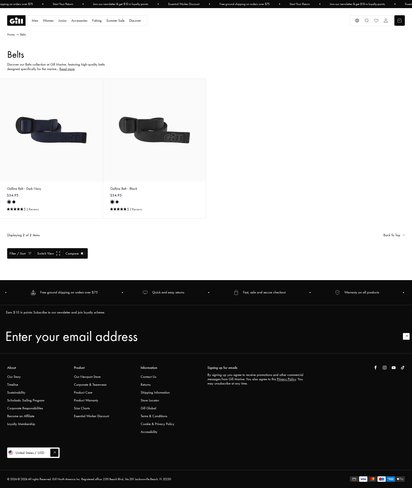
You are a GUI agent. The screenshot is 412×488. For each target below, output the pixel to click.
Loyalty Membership (21, 423)
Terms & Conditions (154, 416)
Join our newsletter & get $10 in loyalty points (120, 4)
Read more (67, 69)
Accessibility (149, 431)
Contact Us (148, 376)
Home (11, 34)
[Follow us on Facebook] (375, 367)
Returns (145, 384)
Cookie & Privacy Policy (157, 423)
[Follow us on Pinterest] (393, 367)
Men (35, 20)
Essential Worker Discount (183, 4)
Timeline (12, 384)
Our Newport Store (87, 376)
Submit (408, 336)
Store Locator (150, 400)
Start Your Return (63, 4)
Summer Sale (115, 20)
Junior (62, 20)
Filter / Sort (18, 253)
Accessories (79, 20)
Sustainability (16, 392)
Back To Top (391, 235)
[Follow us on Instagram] (384, 367)
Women (48, 20)
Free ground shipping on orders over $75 (244, 4)
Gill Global (148, 408)
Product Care (83, 392)
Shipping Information (155, 392)
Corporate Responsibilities (25, 408)
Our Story (14, 376)
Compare (72, 253)
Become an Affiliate (20, 416)
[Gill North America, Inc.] (16, 20)
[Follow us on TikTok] (403, 367)
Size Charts (82, 408)
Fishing (97, 20)
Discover (135, 20)
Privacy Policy (286, 379)
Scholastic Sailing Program (25, 400)
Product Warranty (86, 400)
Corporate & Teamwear (90, 384)
